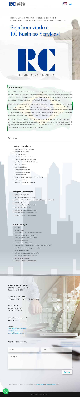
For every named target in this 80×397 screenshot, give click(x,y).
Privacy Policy (40, 384)
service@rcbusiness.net (16, 333)
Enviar (67, 372)
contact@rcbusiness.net (17, 328)
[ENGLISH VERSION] (65, 5)
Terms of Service (50, 384)
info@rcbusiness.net (15, 331)
